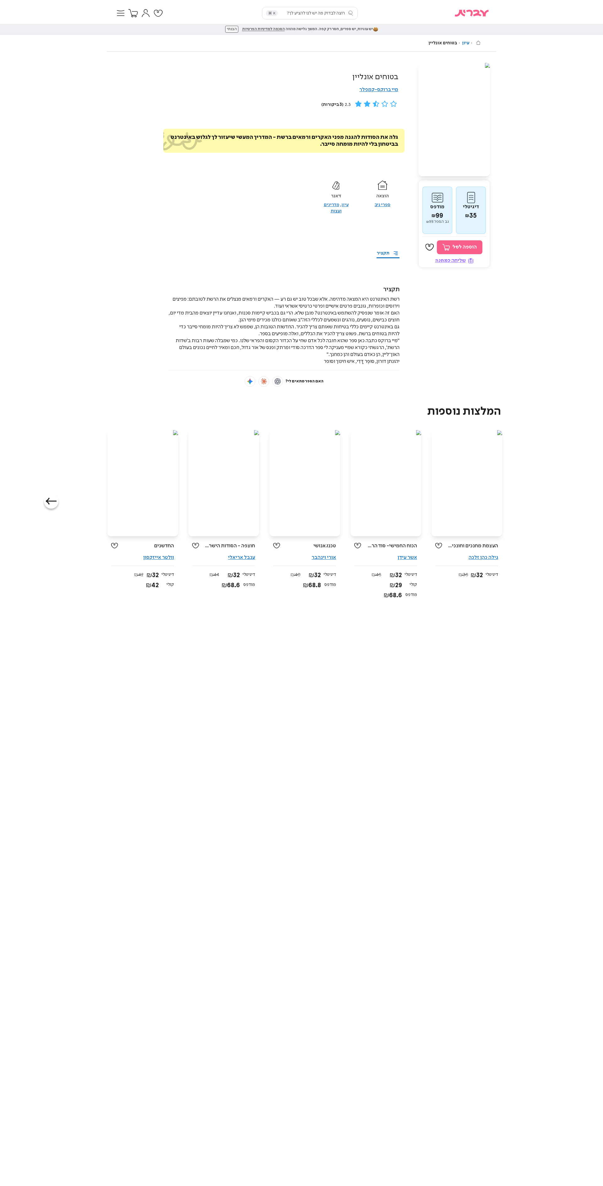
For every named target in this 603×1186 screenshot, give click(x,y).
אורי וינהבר (324, 557)
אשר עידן (407, 557)
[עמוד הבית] (478, 43)
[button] (121, 13)
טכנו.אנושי (324, 546)
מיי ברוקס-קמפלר (378, 90)
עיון (465, 43)
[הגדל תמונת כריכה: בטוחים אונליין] (454, 119)
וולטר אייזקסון (158, 557)
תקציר (383, 253)
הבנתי (232, 29)
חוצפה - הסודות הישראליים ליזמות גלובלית (229, 546)
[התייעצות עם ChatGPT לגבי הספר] (277, 381)
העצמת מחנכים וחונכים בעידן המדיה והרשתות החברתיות (472, 546)
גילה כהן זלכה (483, 557)
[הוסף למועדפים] (430, 247)
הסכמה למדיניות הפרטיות (263, 29)
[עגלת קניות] (133, 13)
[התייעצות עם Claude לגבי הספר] (263, 381)
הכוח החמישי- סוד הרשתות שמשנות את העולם (391, 546)
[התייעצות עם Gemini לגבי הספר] (250, 381)
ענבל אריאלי (241, 557)
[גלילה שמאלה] (51, 501)
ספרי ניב (382, 204)
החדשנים (164, 546)
